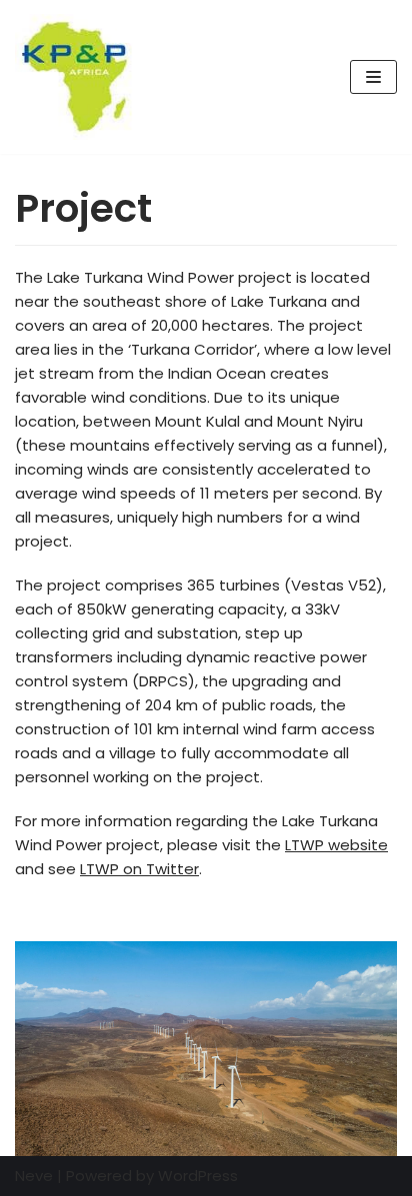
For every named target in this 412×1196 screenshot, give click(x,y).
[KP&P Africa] (75, 77)
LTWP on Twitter (139, 868)
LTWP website (336, 844)
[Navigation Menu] (373, 77)
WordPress (198, 1175)
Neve (34, 1175)
